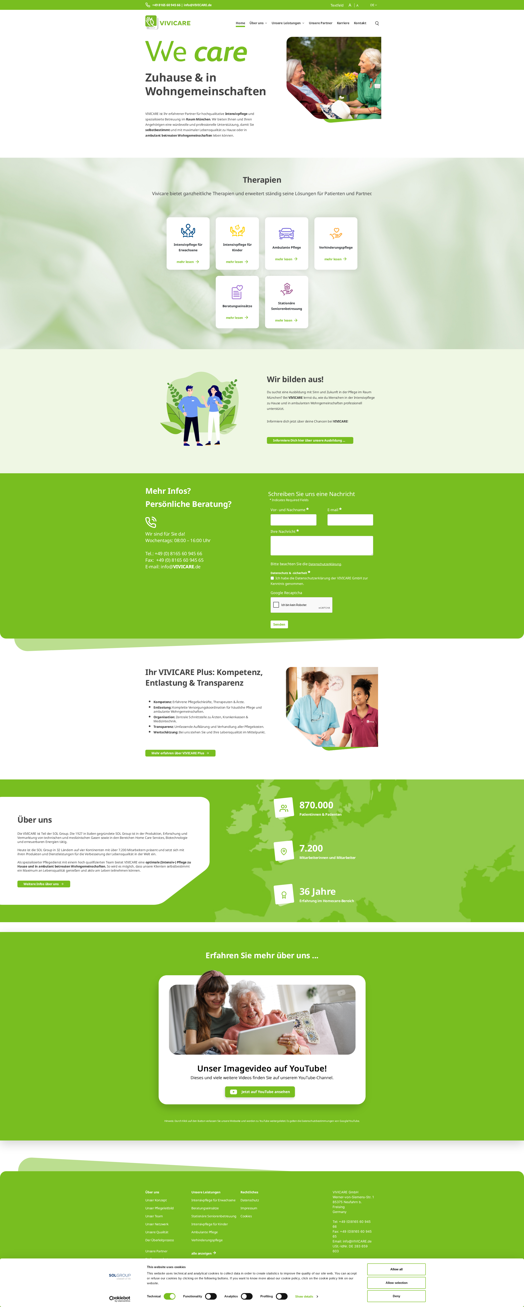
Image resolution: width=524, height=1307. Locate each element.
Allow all (396, 1269)
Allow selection (397, 1282)
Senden (279, 624)
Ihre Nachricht (283, 531)
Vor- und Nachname (288, 509)
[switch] (211, 1296)
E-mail (333, 509)
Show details (304, 1296)
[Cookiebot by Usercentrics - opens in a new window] (120, 1299)
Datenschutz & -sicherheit (289, 573)
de (372, 5)
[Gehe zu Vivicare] (167, 23)
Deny (396, 1296)
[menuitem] (188, 262)
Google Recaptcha (286, 592)
